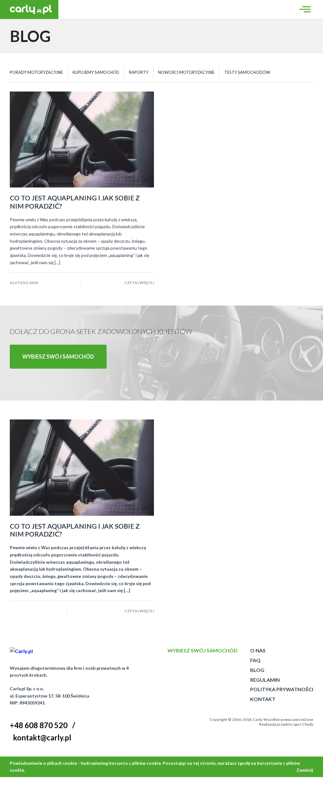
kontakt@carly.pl (42, 737)
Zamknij (305, 770)
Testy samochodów (247, 72)
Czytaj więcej (139, 282)
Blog (257, 670)
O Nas (258, 650)
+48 (39, 725)
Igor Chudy (303, 724)
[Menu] (304, 9)
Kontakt (262, 699)
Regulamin (265, 680)
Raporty (138, 72)
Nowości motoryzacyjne (186, 72)
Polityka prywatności (281, 689)
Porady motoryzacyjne (36, 72)
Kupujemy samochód (96, 72)
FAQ (255, 660)
